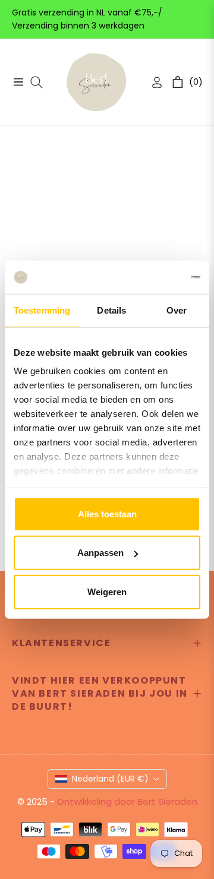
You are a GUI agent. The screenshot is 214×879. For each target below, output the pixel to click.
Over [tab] (176, 310)
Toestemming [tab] (42, 310)
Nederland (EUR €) (110, 779)
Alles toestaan (107, 513)
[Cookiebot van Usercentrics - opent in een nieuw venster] (151, 277)
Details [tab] (111, 310)
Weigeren (107, 591)
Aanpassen (100, 553)
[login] (152, 82)
